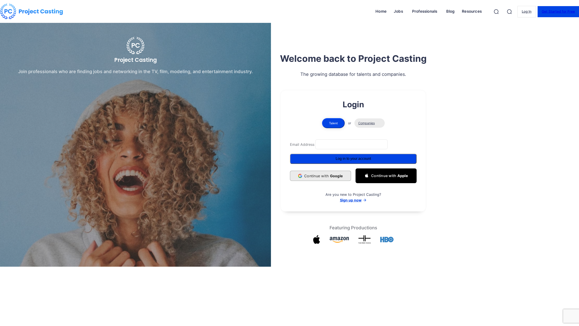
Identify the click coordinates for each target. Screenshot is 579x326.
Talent (333, 123)
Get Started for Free (558, 11)
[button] (496, 11)
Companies (366, 123)
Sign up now (351, 200)
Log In (527, 11)
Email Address (302, 144)
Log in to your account (353, 159)
